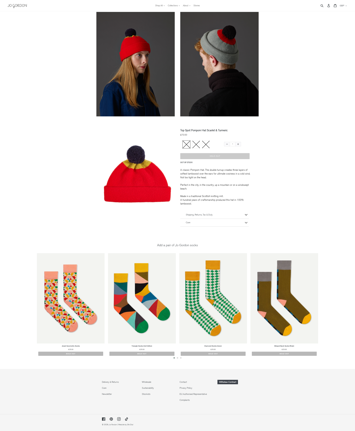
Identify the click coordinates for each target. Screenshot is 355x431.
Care (104, 388)
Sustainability (148, 388)
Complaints (185, 400)
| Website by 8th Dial (125, 425)
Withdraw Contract (227, 382)
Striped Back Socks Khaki (284, 346)
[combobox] (325, 5)
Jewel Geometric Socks (71, 346)
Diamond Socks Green (213, 346)
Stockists (146, 394)
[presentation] (31, 306)
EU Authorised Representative (193, 394)
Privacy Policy (186, 388)
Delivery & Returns (110, 382)
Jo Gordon (113, 425)
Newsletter (107, 394)
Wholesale (146, 382)
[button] (174, 358)
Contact (183, 382)
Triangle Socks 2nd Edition (142, 346)
